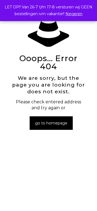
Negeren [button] (73, 13)
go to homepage (51, 123)
